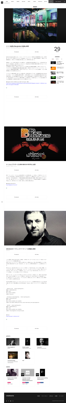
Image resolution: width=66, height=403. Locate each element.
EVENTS (12, 1)
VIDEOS (34, 1)
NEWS (7, 1)
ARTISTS (45, 1)
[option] (53, 59)
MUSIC (29, 1)
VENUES (18, 1)
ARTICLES (23, 1)
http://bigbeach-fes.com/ (11, 184)
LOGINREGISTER (58, 1)
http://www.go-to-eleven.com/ (12, 316)
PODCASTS (40, 1)
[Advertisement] (35, 115)
